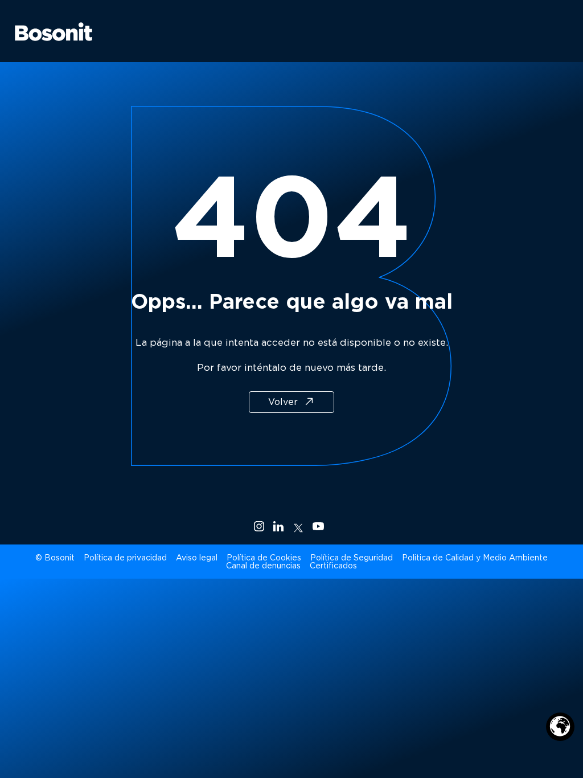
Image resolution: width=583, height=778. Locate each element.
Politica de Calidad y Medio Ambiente (475, 557)
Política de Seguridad (351, 557)
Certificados (333, 565)
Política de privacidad (125, 557)
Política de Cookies (264, 557)
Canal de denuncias (263, 565)
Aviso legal (196, 557)
